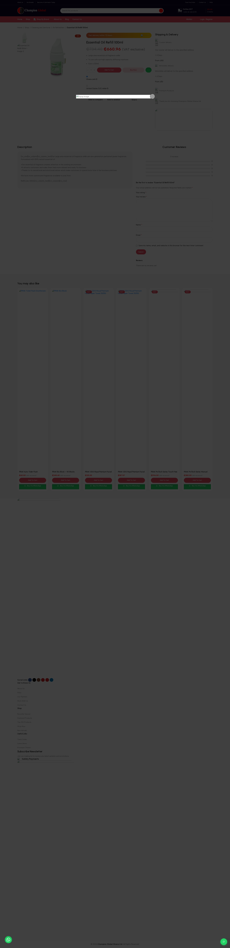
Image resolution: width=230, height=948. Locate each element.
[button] (8, 939)
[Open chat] (223, 941)
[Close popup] (152, 96)
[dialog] (115, 96)
